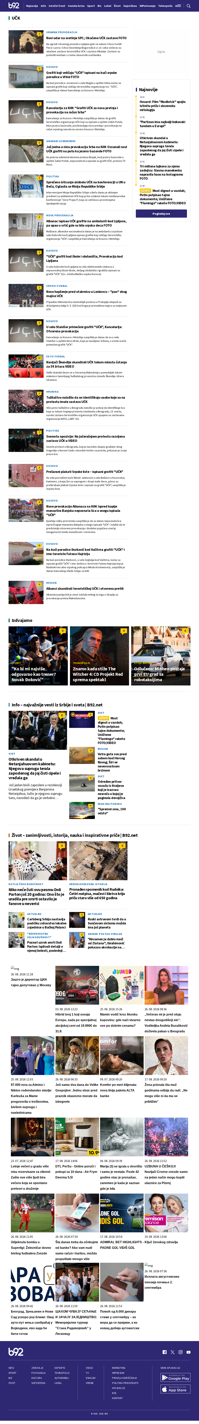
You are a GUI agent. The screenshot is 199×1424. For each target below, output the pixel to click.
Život (12, 1383)
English (91, 1378)
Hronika (52, 391)
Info (11, 1368)
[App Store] (175, 1389)
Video (89, 1368)
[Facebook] (165, 1352)
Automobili (62, 1378)
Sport (16, 663)
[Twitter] (173, 1352)
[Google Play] (175, 1378)
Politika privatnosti (125, 1383)
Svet (12, 753)
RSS (114, 1393)
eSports (60, 1368)
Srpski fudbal (57, 286)
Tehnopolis (81, 663)
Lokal (58, 1383)
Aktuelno (34, 914)
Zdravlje (37, 1368)
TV (87, 1373)
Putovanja (38, 1373)
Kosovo (52, 67)
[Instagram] (180, 1352)
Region (51, 582)
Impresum (118, 1373)
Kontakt (117, 1398)
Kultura (36, 1378)
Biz (10, 1378)
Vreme (90, 1383)
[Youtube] (188, 1352)
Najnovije (32, 6)
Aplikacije (118, 1388)
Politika (52, 176)
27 (39, 358)
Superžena (38, 1383)
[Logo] (14, 6)
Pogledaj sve (161, 213)
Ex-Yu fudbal (55, 356)
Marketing (119, 1368)
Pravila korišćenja (124, 1378)
